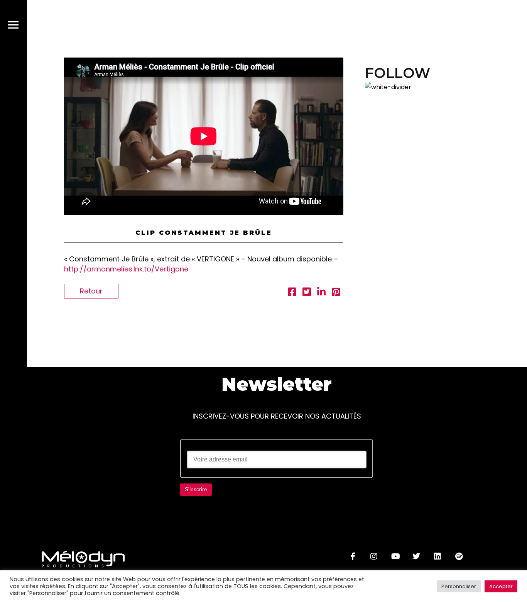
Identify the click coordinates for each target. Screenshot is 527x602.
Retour (91, 291)
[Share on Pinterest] (336, 293)
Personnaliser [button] (458, 586)
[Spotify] (459, 556)
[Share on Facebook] (292, 293)
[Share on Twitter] (306, 293)
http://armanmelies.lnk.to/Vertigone (126, 269)
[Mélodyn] (472, 26)
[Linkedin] (437, 556)
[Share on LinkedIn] (321, 293)
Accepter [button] (501, 586)
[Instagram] (374, 556)
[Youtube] (395, 556)
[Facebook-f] (352, 556)
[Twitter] (416, 556)
